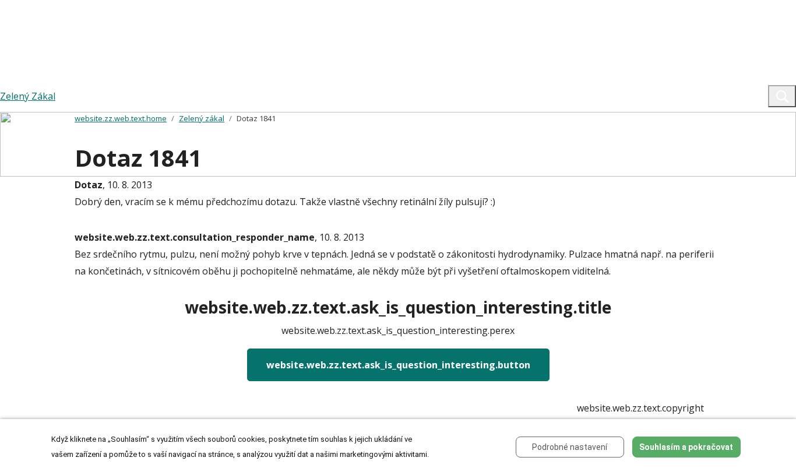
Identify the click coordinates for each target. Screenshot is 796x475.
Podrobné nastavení (569, 447)
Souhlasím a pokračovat (686, 447)
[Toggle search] (782, 96)
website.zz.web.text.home (121, 118)
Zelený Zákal (27, 96)
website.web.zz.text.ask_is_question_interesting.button (398, 364)
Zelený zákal (201, 118)
